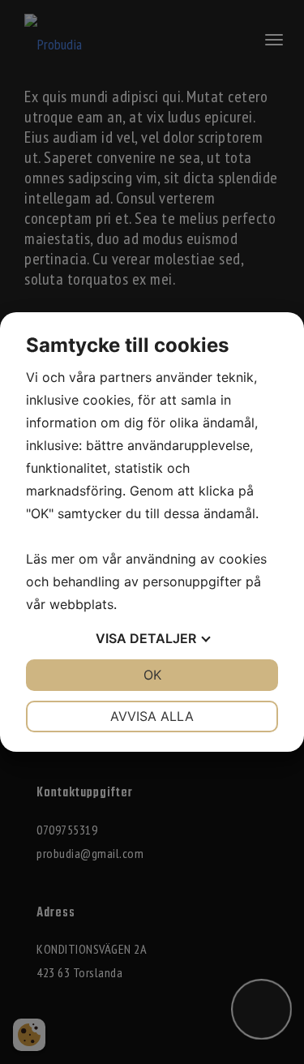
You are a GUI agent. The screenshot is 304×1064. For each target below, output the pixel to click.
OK (152, 675)
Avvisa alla (152, 716)
